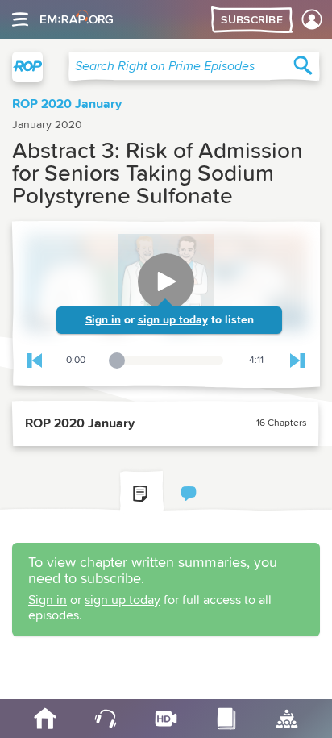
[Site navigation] (20, 19)
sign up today (173, 320)
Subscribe (252, 20)
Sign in (103, 320)
